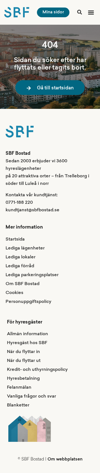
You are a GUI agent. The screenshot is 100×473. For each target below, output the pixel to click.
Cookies (14, 293)
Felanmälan (19, 387)
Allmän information (27, 334)
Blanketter (18, 405)
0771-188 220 (19, 202)
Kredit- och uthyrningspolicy (37, 369)
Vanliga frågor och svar (31, 396)
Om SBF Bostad (22, 284)
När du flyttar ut (24, 361)
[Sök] (79, 12)
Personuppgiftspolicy (28, 302)
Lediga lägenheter (25, 248)
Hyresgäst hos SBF (27, 343)
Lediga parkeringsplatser (32, 275)
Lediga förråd (20, 266)
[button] (90, 12)
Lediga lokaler (21, 257)
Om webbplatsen (65, 459)
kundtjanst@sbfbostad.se (32, 210)
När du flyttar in (23, 352)
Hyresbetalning (23, 378)
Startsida (15, 239)
